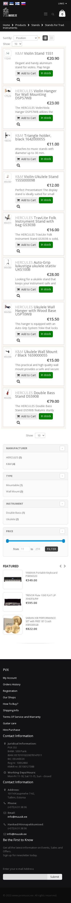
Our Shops (9, 697)
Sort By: (7, 38)
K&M (9, 464)
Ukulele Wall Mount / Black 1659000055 (36, 353)
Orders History (12, 684)
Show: (6, 44)
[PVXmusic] (10, 12)
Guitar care (9, 723)
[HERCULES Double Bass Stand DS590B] (7, 392)
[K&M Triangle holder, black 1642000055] (7, 135)
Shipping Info (11, 710)
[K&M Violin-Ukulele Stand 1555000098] (7, 176)
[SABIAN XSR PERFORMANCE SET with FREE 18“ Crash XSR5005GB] (13, 625)
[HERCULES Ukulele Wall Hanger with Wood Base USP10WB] (7, 307)
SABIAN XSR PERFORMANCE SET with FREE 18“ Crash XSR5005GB (41, 621)
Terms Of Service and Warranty (22, 717)
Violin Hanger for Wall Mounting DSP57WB (36, 94)
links (61, 3)
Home (6, 25)
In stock (46, 73)
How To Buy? (10, 704)
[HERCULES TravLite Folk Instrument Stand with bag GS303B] (7, 217)
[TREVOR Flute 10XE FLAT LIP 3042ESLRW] (13, 602)
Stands (35, 25)
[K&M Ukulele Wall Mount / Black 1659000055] (7, 351)
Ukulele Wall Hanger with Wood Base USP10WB (35, 310)
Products (20, 25)
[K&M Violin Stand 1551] (7, 53)
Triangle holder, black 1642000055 (33, 137)
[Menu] (45, 14)
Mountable (12, 485)
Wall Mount (13, 491)
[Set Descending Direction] (39, 38)
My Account (10, 678)
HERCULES (12, 457)
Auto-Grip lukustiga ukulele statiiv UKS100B (35, 266)
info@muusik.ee (17, 816)
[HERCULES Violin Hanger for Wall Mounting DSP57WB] (7, 90)
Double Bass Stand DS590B (35, 394)
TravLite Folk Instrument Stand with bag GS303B (35, 221)
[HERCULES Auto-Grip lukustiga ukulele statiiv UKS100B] (7, 262)
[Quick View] (18, 79)
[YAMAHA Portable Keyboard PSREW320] (13, 579)
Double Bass (13, 512)
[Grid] (51, 38)
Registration (10, 691)
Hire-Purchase (11, 730)
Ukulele (10, 519)
